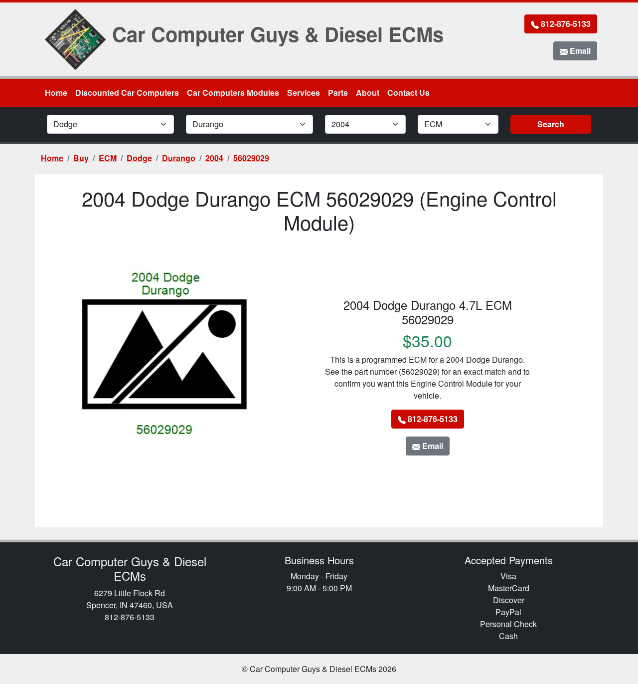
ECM (108, 158)
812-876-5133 (565, 23)
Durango (178, 158)
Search (550, 124)
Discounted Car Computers (127, 92)
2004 (214, 158)
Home (56, 92)
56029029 (251, 158)
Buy (81, 158)
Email (579, 50)
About (367, 92)
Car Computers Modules (233, 92)
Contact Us (408, 92)
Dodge (139, 158)
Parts (338, 92)
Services (303, 92)
